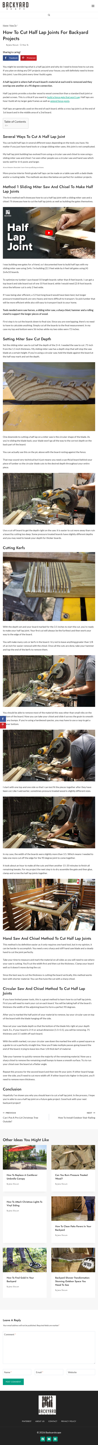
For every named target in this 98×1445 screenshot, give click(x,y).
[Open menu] (93, 6)
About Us (39, 1421)
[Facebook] (42, 1439)
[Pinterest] (55, 1439)
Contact (52, 1421)
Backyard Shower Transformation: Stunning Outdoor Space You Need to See (72, 1281)
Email (39, 1372)
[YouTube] (49, 1439)
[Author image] (4, 45)
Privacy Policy (68, 1421)
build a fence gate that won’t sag (63, 97)
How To (25, 45)
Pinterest (26, 1421)
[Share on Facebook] (3, 719)
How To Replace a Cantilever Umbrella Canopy (22, 1176)
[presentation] (25, 1157)
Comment (10, 1334)
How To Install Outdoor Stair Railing (76, 1115)
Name (8, 1372)
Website (72, 1372)
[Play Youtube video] (49, 233)
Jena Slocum (13, 45)
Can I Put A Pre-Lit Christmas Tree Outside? (20, 1117)
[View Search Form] (49, 15)
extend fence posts (59, 100)
